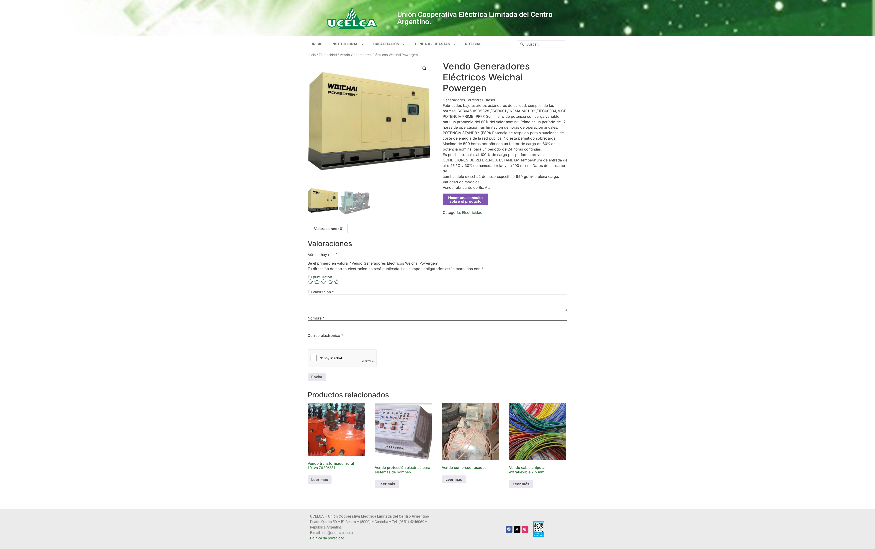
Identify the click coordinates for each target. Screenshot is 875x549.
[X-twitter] (517, 529)
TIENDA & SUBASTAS (432, 44)
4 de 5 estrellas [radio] (330, 282)
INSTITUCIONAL (345, 44)
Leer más (319, 479)
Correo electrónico (325, 335)
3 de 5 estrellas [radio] (323, 282)
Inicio (312, 55)
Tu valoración (321, 292)
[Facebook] (509, 529)
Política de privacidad (327, 538)
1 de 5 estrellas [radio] (310, 282)
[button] (424, 68)
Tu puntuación (320, 277)
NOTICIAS (473, 44)
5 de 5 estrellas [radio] (337, 282)
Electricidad (328, 55)
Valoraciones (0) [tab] (329, 228)
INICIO (317, 44)
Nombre (316, 318)
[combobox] (541, 44)
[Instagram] (525, 529)
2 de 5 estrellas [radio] (317, 282)
